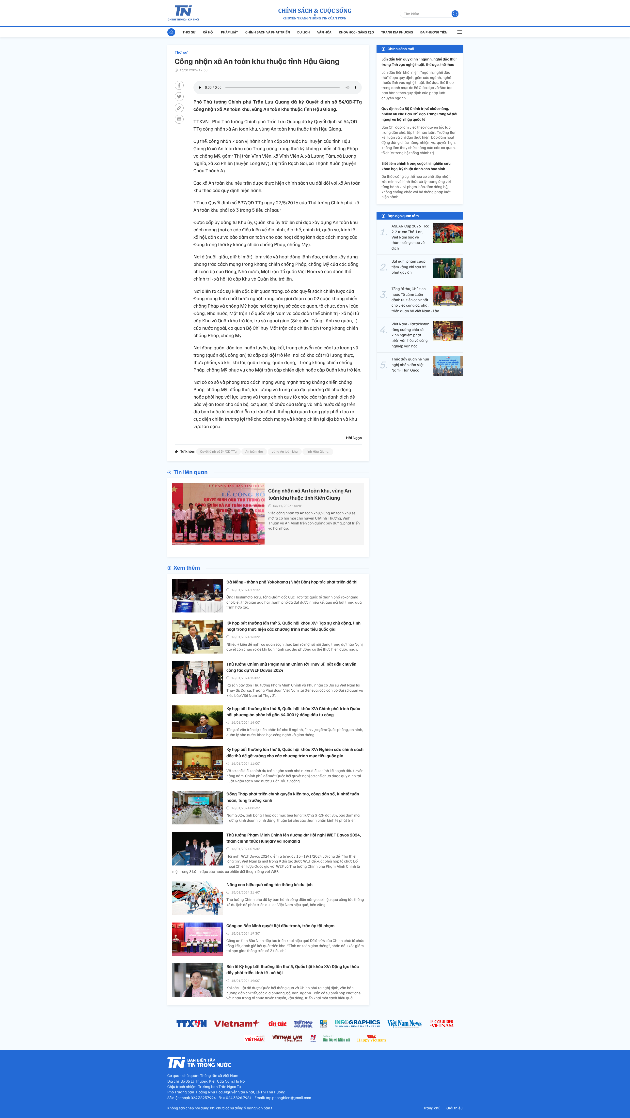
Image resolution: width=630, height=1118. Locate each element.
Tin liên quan (190, 472)
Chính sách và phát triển (267, 32)
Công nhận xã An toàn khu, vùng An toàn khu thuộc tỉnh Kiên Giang (309, 494)
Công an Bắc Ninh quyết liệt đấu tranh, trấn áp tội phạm (280, 925)
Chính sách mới (401, 48)
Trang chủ (432, 1108)
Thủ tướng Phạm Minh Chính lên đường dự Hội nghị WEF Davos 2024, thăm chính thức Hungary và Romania (293, 838)
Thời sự (189, 32)
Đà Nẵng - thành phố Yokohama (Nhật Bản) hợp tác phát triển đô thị (292, 581)
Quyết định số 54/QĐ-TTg (218, 451)
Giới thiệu (454, 1108)
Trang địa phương (397, 32)
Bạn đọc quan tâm (403, 215)
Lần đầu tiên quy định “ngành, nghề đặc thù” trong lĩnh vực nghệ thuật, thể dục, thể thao (419, 62)
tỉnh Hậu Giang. (317, 451)
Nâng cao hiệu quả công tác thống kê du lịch (269, 884)
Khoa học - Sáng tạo (356, 32)
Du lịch (303, 32)
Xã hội (208, 32)
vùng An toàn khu (285, 451)
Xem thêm (186, 567)
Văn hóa (324, 32)
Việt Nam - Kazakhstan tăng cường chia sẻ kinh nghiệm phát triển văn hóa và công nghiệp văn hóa (410, 334)
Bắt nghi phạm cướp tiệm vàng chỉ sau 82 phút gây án (409, 267)
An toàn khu (254, 451)
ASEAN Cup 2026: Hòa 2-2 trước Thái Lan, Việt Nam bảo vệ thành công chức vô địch (410, 237)
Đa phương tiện (433, 32)
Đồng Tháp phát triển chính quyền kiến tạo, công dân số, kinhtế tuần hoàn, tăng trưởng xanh (292, 797)
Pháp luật (229, 32)
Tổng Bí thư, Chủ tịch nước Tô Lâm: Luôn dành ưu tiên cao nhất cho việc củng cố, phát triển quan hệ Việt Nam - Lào (415, 299)
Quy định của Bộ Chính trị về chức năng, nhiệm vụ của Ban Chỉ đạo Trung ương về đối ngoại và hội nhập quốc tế (419, 114)
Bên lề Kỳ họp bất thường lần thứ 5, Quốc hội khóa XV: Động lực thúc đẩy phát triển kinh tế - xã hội (292, 969)
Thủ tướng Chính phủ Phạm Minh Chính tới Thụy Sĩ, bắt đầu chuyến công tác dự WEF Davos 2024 (291, 667)
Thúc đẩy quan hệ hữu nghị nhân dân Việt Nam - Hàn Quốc (410, 365)
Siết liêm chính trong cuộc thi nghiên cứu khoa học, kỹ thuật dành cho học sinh (416, 166)
